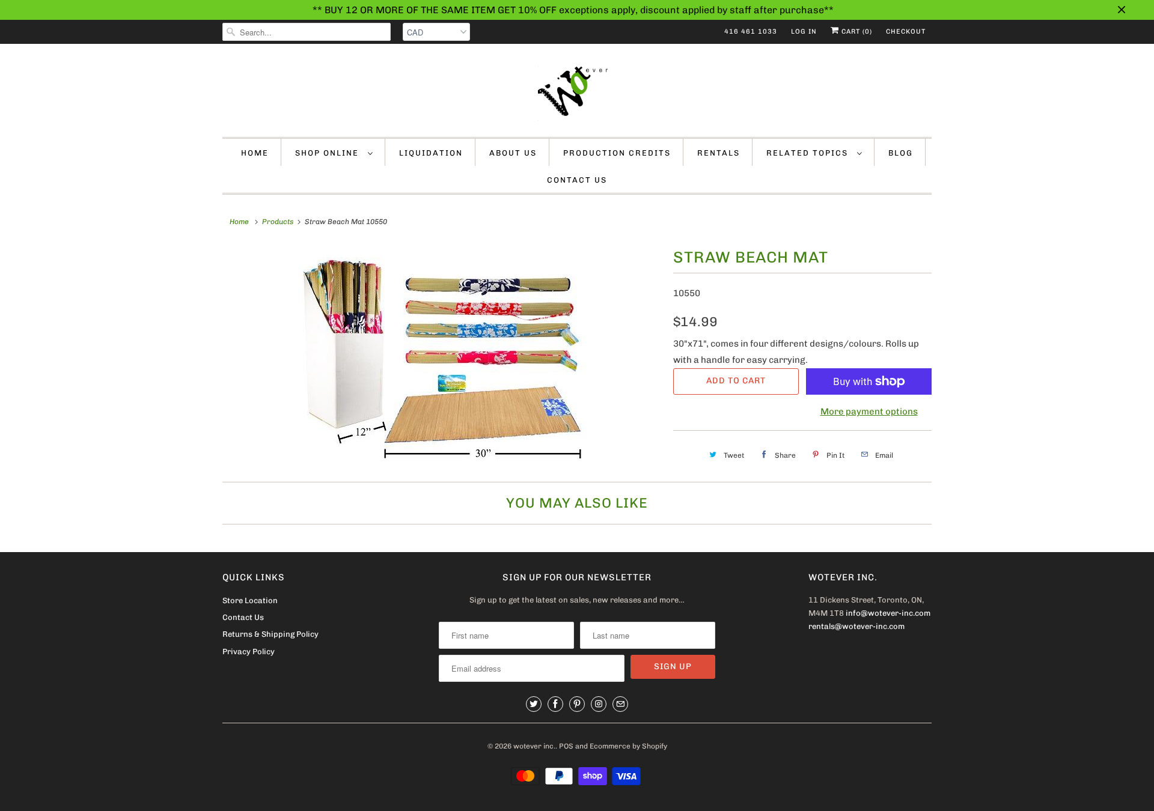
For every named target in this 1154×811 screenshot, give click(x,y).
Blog (900, 152)
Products (277, 221)
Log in (804, 31)
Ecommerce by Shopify (628, 746)
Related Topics (808, 152)
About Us (513, 152)
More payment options (869, 411)
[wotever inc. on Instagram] (598, 704)
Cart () (855, 31)
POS (566, 746)
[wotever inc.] (577, 93)
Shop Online (328, 152)
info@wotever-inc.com (888, 613)
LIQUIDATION (431, 152)
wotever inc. (534, 746)
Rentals (718, 152)
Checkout (906, 31)
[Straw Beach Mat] (441, 356)
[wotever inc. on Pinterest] (577, 704)
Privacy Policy (248, 651)
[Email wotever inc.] (620, 704)
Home (255, 152)
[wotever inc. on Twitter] (534, 704)
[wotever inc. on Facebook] (555, 704)
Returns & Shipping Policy (270, 634)
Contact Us (577, 179)
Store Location (250, 600)
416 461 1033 (750, 31)
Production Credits (617, 152)
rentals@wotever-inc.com (856, 626)
